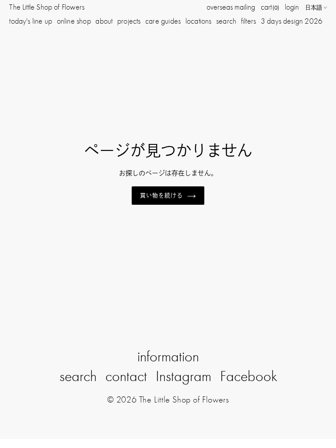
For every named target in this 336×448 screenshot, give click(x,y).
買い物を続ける (161, 195)
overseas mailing (230, 7)
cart (270, 7)
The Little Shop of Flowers (46, 7)
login (292, 7)
